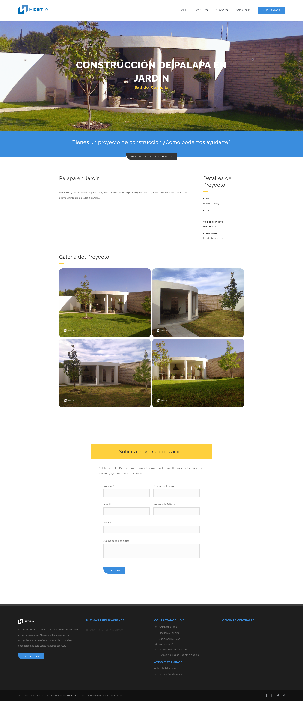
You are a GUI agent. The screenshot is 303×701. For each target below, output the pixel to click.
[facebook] (266, 695)
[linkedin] (272, 695)
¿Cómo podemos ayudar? (118, 540)
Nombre (108, 486)
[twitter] (278, 695)
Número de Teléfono (164, 504)
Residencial (209, 226)
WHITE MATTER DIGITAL (77, 695)
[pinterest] (283, 695)
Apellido (107, 504)
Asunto (107, 522)
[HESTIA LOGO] (33, 5)
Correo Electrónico (164, 486)
